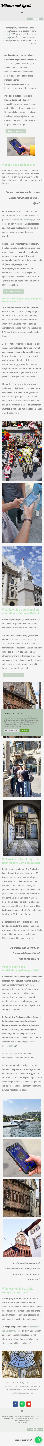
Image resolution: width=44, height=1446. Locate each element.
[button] (22, 13)
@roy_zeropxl (35, 1383)
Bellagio (20, 224)
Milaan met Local (16, 6)
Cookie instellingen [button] (11, 730)
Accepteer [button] (24, 730)
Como (5, 224)
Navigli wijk (28, 220)
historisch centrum (11, 220)
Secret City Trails (9, 1053)
